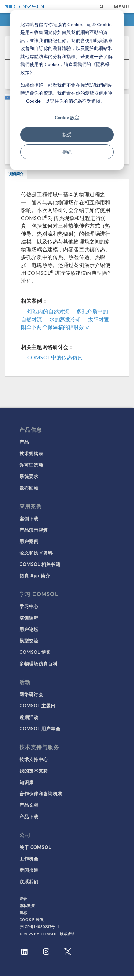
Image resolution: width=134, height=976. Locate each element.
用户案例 (29, 541)
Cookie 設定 (67, 117)
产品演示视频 (34, 529)
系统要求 (29, 476)
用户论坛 (29, 629)
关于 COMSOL (35, 847)
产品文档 (29, 805)
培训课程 (29, 617)
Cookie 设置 (32, 919)
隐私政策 (27, 905)
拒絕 (67, 152)
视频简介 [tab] (16, 173)
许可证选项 (32, 464)
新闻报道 (29, 870)
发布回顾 (29, 487)
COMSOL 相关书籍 (40, 564)
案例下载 (29, 518)
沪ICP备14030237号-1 (39, 926)
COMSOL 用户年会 (40, 728)
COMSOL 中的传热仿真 (55, 357)
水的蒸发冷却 (65, 319)
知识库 (27, 782)
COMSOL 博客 (35, 652)
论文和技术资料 (36, 552)
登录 (23, 898)
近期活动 (29, 717)
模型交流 (29, 640)
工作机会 (29, 858)
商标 (23, 912)
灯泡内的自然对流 (48, 311)
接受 (67, 134)
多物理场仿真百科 (39, 663)
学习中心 (29, 606)
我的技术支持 (34, 770)
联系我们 (29, 881)
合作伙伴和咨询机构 (41, 793)
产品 (24, 441)
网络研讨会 (32, 694)
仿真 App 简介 (35, 575)
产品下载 (29, 816)
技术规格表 (32, 453)
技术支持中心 (34, 759)
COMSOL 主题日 (38, 705)
